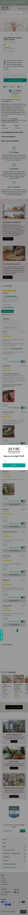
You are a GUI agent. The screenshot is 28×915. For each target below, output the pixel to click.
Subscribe (14, 465)
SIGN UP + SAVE (1, 635)
